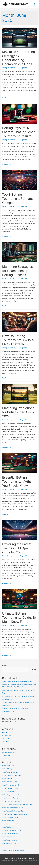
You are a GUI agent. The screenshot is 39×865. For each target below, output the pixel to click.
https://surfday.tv (8, 778)
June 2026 (5, 732)
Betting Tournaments (9, 68)
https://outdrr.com (8, 820)
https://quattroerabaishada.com (13, 808)
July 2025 (5, 738)
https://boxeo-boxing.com (10, 817)
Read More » (6, 98)
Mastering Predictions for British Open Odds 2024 (18, 412)
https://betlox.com (8, 827)
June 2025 (5, 742)
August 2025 (6, 735)
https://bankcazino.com (10, 833)
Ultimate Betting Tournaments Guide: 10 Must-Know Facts (19, 618)
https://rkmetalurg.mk (9, 782)
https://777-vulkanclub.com (11, 830)
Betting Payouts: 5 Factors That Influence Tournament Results (18, 132)
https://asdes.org (8, 791)
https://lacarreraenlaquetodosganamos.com (17, 804)
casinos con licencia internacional (13, 850)
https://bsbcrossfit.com (10, 788)
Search (4, 665)
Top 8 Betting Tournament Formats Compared (17, 199)
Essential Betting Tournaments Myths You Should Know (17, 481)
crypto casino (6, 755)
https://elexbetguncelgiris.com (12, 824)
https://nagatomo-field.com (11, 775)
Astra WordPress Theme (29, 861)
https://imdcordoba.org (10, 798)
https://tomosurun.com (10, 772)
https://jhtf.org (7, 769)
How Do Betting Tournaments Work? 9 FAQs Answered (18, 340)
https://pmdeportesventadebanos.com (15, 814)
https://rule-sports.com (10, 837)
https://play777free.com (10, 840)
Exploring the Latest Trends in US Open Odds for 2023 (17, 548)
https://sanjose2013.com (10, 795)
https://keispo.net (8, 765)
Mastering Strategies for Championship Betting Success (17, 271)
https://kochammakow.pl (10, 785)
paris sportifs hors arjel (9, 843)
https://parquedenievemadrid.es (13, 811)
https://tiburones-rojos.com (11, 801)
